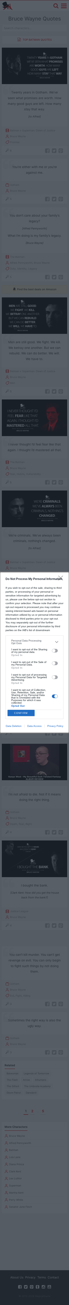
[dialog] (34, 652)
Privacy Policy (55, 726)
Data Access (34, 726)
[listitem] (34, 641)
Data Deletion (14, 726)
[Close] (61, 579)
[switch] (55, 650)
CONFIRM (21, 713)
